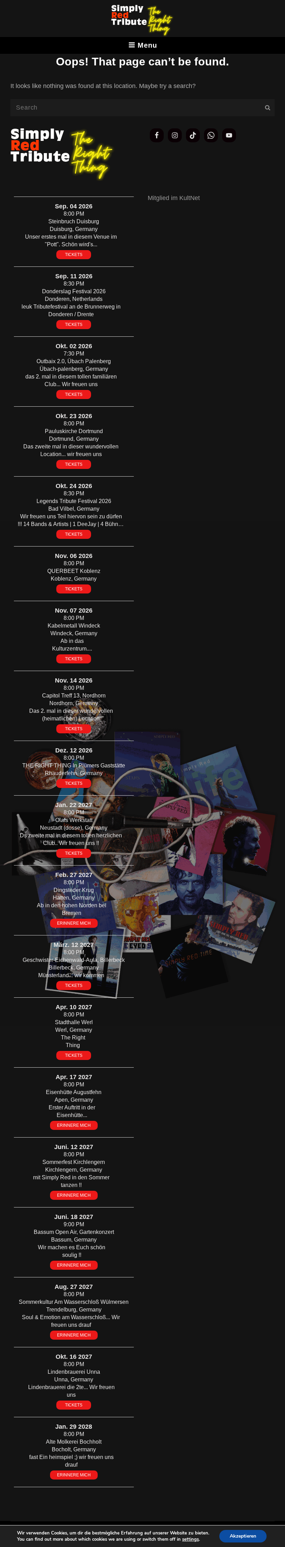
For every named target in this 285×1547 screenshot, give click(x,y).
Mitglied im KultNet (174, 197)
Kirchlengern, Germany (73, 1170)
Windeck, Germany (73, 633)
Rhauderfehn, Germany (74, 773)
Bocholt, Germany (74, 1449)
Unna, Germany (73, 1379)
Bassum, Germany (74, 1240)
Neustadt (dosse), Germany (73, 828)
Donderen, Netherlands (74, 299)
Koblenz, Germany (74, 579)
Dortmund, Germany (74, 439)
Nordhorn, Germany (73, 703)
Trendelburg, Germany (73, 1310)
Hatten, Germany (74, 898)
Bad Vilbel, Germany (73, 509)
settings (190, 1539)
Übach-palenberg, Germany (74, 369)
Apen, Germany (74, 1100)
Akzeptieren (243, 1536)
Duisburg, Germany (74, 229)
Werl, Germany (73, 1030)
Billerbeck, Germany (74, 968)
